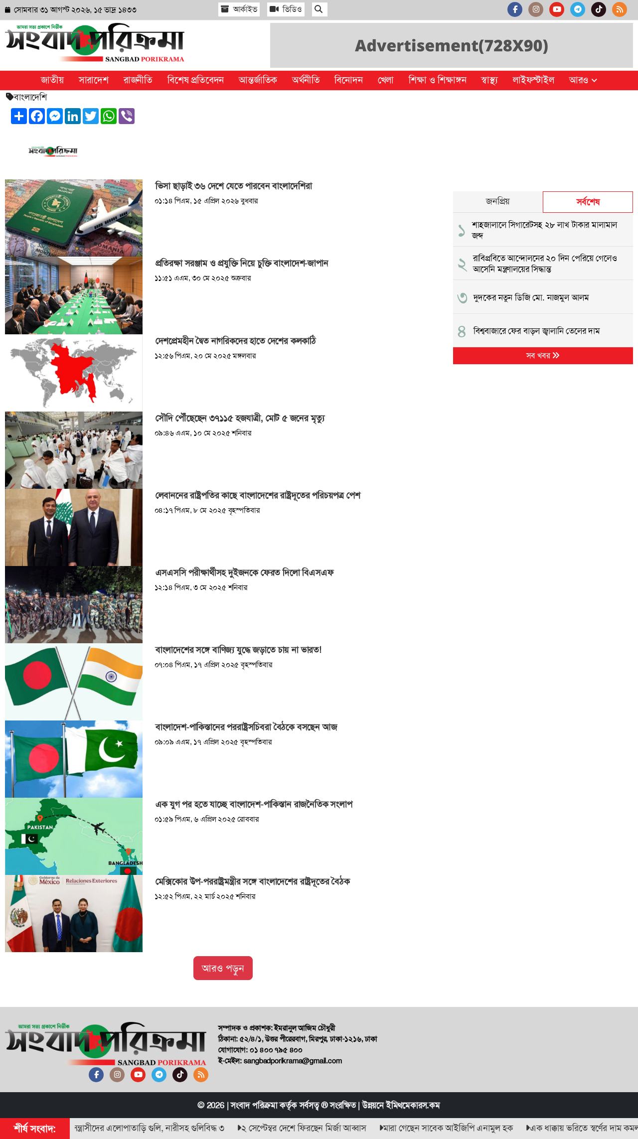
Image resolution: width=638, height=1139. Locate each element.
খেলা (386, 80)
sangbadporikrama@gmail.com (293, 1061)
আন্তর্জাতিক (258, 80)
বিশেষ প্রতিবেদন (195, 80)
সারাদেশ (94, 80)
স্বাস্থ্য (489, 80)
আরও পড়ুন (223, 968)
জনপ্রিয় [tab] (498, 201)
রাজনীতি (138, 80)
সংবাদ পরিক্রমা (254, 1105)
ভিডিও (291, 9)
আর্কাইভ (244, 9)
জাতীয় (52, 80)
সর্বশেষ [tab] (588, 202)
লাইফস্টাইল (533, 80)
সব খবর (539, 355)
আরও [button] (580, 80)
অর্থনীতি (305, 80)
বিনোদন (348, 80)
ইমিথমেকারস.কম (413, 1105)
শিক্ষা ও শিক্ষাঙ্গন (437, 80)
